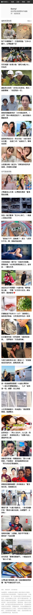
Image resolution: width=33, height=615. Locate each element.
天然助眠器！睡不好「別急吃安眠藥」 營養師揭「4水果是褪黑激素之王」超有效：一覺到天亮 (16, 264)
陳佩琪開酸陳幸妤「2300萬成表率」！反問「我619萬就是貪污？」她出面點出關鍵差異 (16, 115)
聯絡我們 (7, 589)
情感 (23, 2)
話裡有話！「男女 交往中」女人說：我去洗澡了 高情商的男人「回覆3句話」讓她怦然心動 (16, 435)
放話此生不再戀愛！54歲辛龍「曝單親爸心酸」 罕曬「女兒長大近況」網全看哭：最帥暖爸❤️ (15, 290)
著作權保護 (14, 589)
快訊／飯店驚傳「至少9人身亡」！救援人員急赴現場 (16, 216)
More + (30, 21)
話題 (18, 2)
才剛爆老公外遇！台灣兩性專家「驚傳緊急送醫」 (15, 193)
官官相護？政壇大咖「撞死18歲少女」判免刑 (15, 66)
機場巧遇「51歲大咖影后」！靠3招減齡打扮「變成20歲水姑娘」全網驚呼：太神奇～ (16, 510)
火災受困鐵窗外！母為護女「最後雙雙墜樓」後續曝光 (15, 410)
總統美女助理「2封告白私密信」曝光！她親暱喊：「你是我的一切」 (16, 89)
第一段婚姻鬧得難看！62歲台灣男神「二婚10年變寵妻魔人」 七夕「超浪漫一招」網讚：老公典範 (15, 386)
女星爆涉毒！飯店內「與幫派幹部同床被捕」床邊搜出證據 (15, 166)
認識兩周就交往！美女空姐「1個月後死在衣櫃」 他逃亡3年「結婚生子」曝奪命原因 (16, 141)
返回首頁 (17, 13)
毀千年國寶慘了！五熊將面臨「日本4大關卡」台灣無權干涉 (16, 42)
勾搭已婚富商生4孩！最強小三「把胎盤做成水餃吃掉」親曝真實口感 (16, 361)
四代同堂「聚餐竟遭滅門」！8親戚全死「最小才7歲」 (16, 558)
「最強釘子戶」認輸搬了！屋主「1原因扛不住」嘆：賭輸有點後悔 (16, 240)
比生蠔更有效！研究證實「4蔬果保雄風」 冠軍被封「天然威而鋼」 (15, 338)
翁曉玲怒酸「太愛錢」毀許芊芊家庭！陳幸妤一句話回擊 (15, 534)
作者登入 (5, 2)
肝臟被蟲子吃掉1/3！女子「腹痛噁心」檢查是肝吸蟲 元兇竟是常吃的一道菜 (16, 315)
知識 (12, 2)
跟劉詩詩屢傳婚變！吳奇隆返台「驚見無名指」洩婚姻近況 (15, 485)
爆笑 (28, 2)
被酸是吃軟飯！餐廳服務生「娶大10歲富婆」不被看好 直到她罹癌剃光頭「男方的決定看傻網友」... (15, 461)
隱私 (2, 589)
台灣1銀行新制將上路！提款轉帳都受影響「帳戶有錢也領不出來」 (16, 581)
